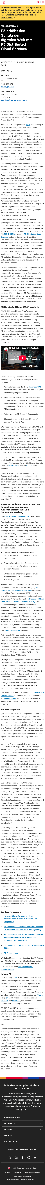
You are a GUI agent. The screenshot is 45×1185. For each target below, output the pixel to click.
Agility (28, 125)
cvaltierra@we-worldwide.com (14, 100)
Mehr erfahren (7, 17)
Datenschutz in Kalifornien (22, 1176)
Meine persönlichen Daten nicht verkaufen (20, 1180)
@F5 (8, 998)
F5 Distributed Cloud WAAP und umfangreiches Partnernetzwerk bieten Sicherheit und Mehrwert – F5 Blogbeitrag (24, 937)
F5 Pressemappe (11, 953)
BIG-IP (6, 234)
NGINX (13, 234)
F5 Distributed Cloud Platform (16, 516)
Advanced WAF (35, 387)
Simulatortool (13, 466)
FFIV (15, 978)
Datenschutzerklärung (32, 1173)
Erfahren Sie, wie (31, 1103)
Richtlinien (17, 1173)
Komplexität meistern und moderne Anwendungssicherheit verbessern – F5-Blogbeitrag (21, 919)
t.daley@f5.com (7, 87)
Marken (7, 1173)
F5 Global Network (12, 630)
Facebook (16, 1001)
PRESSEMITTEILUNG (9, 26)
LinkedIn (4, 1001)
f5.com (29, 466)
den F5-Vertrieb (10, 698)
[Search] (38, 2)
